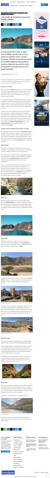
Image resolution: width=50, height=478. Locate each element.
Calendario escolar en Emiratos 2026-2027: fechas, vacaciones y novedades (31, 440)
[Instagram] (4, 451)
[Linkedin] (14, 24)
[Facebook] (8, 24)
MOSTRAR (16, 74)
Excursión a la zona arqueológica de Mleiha (42, 445)
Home (2, 11)
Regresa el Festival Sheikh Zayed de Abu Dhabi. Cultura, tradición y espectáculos (43, 441)
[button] (24, 8)
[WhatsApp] (5, 24)
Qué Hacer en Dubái (8, 11)
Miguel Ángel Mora (5, 417)
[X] (11, 24)
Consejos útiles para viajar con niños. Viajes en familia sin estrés (31, 449)
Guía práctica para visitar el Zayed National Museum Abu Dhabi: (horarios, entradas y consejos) (31, 445)
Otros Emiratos (3, 14)
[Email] (2, 24)
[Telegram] (17, 24)
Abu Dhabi (11, 14)
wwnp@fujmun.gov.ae (15, 361)
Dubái (8, 14)
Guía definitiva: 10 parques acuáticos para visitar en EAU (43, 448)
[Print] (20, 24)
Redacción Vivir (5, 21)
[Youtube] (9, 451)
